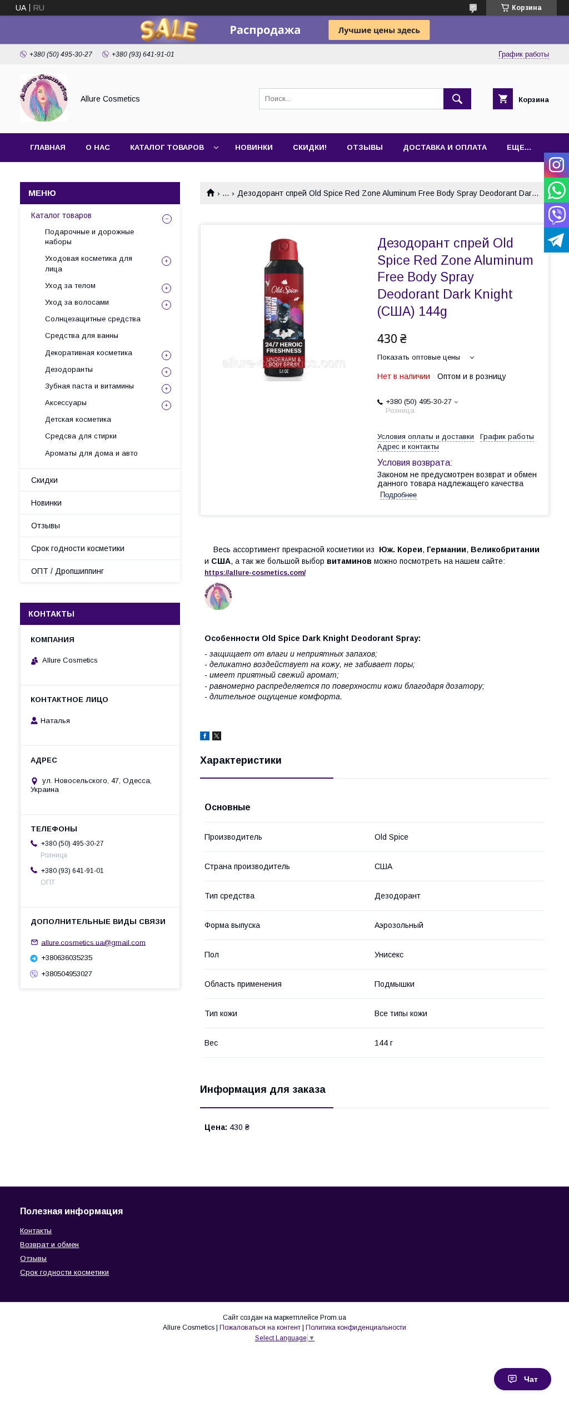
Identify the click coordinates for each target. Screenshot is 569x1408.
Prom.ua (333, 1317)
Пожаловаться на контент (260, 1327)
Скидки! (310, 147)
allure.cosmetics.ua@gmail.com (93, 942)
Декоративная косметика (88, 353)
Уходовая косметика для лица (88, 263)
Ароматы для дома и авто (91, 453)
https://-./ (255, 573)
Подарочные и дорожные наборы (89, 237)
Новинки (254, 147)
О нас (98, 147)
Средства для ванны (81, 335)
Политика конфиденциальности (356, 1327)
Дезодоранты (69, 369)
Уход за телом (70, 285)
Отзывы (365, 147)
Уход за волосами (77, 302)
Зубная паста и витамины (89, 386)
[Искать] (457, 98)
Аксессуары (66, 402)
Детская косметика (78, 419)
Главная (48, 147)
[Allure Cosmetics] (43, 118)
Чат (531, 1379)
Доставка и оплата (445, 147)
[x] (216, 737)
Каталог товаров (167, 147)
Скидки (44, 480)
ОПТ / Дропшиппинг (67, 571)
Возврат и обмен (49, 1244)
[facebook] (204, 737)
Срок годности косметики (77, 548)
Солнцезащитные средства (93, 319)
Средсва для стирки (81, 436)
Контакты (36, 1231)
